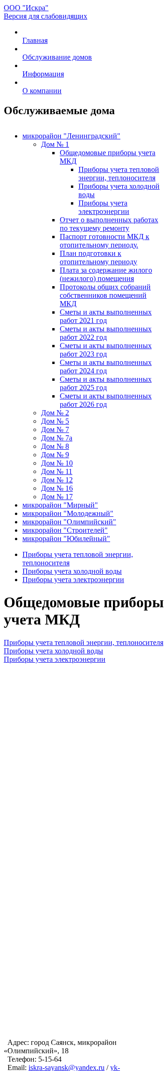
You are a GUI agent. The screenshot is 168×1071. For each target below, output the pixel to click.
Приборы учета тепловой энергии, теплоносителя (118, 173)
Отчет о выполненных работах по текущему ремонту (109, 224)
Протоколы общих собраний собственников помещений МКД (105, 295)
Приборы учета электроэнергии (103, 207)
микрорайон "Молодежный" (67, 513)
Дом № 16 (57, 488)
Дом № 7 (55, 429)
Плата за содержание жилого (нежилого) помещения (106, 274)
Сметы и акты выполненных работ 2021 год (106, 316)
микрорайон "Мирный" (60, 505)
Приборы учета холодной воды (72, 571)
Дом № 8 (55, 446)
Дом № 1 (55, 144)
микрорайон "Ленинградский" (71, 136)
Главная (35, 40)
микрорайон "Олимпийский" (69, 522)
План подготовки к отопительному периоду (98, 257)
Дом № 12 (57, 480)
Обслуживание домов (57, 57)
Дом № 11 (56, 471)
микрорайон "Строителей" (65, 530)
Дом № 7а (56, 438)
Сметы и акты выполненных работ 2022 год (106, 333)
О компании (42, 91)
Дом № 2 (55, 413)
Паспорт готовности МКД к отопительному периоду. (104, 241)
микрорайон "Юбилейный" (66, 538)
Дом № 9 (55, 455)
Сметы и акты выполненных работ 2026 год (106, 400)
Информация (43, 74)
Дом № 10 (57, 463)
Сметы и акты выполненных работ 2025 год (106, 383)
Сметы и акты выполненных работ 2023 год (106, 350)
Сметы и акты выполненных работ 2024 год (106, 366)
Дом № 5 (55, 421)
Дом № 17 (57, 497)
